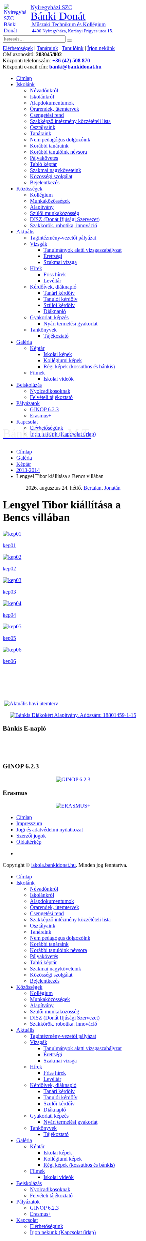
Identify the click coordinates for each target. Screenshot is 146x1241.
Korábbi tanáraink (49, 146)
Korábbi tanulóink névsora (58, 152)
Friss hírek (54, 274)
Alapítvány (42, 207)
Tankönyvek (43, 330)
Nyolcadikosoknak (50, 391)
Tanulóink (73, 48)
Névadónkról (44, 90)
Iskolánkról (42, 96)
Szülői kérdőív (59, 305)
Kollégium (41, 195)
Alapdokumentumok (52, 103)
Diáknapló (54, 311)
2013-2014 (28, 470)
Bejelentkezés (44, 182)
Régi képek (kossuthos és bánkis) (79, 366)
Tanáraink (47, 48)
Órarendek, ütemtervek (54, 109)
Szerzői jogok (31, 836)
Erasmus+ (40, 415)
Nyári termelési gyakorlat (70, 323)
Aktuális (25, 231)
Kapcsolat (27, 422)
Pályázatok (28, 403)
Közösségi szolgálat (51, 176)
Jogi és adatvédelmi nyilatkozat (49, 829)
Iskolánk (25, 84)
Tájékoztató (56, 336)
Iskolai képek (57, 354)
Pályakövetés (44, 158)
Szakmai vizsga (60, 262)
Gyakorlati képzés (49, 317)
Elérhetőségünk (46, 1226)
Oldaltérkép (28, 842)
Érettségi (52, 256)
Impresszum (29, 823)
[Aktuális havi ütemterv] (31, 703)
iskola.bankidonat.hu (53, 865)
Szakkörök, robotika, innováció (63, 225)
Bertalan (93, 488)
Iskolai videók (58, 379)
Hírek (36, 268)
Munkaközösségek (50, 201)
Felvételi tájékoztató (51, 397)
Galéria (24, 342)
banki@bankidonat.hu (75, 67)
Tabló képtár (43, 164)
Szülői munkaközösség (54, 213)
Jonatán (112, 488)
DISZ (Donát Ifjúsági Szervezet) (64, 219)
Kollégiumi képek (62, 360)
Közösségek (29, 188)
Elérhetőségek (18, 48)
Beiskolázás (29, 385)
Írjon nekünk (101, 48)
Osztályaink (42, 127)
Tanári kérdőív (59, 293)
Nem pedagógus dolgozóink (60, 139)
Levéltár (52, 281)
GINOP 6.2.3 (44, 409)
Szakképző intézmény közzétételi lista (70, 121)
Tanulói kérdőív (60, 299)
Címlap (24, 78)
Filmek (37, 373)
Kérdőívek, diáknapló (53, 287)
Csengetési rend (47, 115)
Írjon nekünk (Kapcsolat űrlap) (63, 1232)
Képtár (37, 348)
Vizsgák (38, 244)
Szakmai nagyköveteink (55, 170)
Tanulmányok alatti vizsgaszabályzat (82, 250)
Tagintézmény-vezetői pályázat (63, 238)
